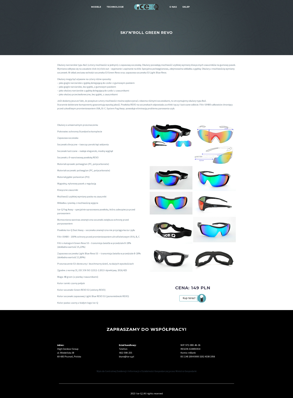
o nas (173, 6)
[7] (171, 177)
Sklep (186, 6)
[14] (171, 203)
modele (96, 6)
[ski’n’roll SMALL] (214, 144)
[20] (214, 229)
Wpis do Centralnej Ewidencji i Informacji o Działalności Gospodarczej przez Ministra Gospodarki (147, 371)
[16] (214, 204)
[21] (171, 258)
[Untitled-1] (171, 135)
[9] (171, 230)
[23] (214, 259)
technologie (115, 6)
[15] (214, 178)
